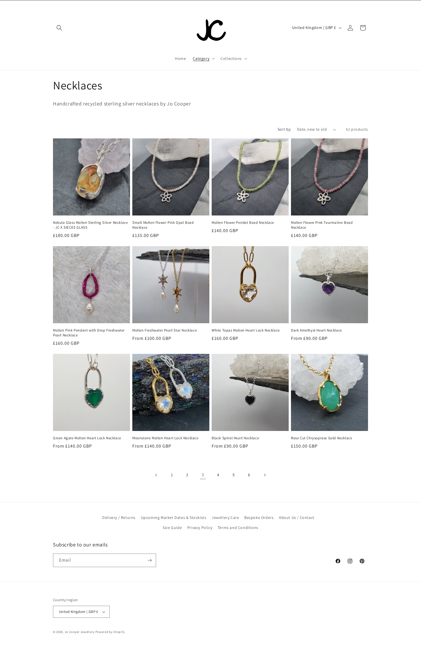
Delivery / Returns (118, 517)
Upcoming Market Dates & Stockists (173, 517)
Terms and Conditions (238, 527)
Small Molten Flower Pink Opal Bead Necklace (163, 225)
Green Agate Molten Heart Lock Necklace (87, 438)
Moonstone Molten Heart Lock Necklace (165, 438)
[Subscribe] (149, 560)
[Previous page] (156, 475)
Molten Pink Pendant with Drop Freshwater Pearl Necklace (89, 333)
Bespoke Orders (259, 517)
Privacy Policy (199, 527)
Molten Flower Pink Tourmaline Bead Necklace (322, 225)
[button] (59, 27)
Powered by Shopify (110, 632)
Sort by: (284, 129)
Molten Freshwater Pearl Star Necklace (164, 330)
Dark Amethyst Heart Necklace (316, 330)
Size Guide (172, 527)
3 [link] (203, 475)
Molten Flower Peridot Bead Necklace (243, 222)
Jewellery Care (225, 517)
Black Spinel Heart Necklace (235, 438)
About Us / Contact (296, 517)
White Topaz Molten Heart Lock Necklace (246, 330)
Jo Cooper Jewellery (80, 632)
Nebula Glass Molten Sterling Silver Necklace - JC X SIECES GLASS (90, 225)
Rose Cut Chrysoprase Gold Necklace (321, 438)
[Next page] (264, 475)
